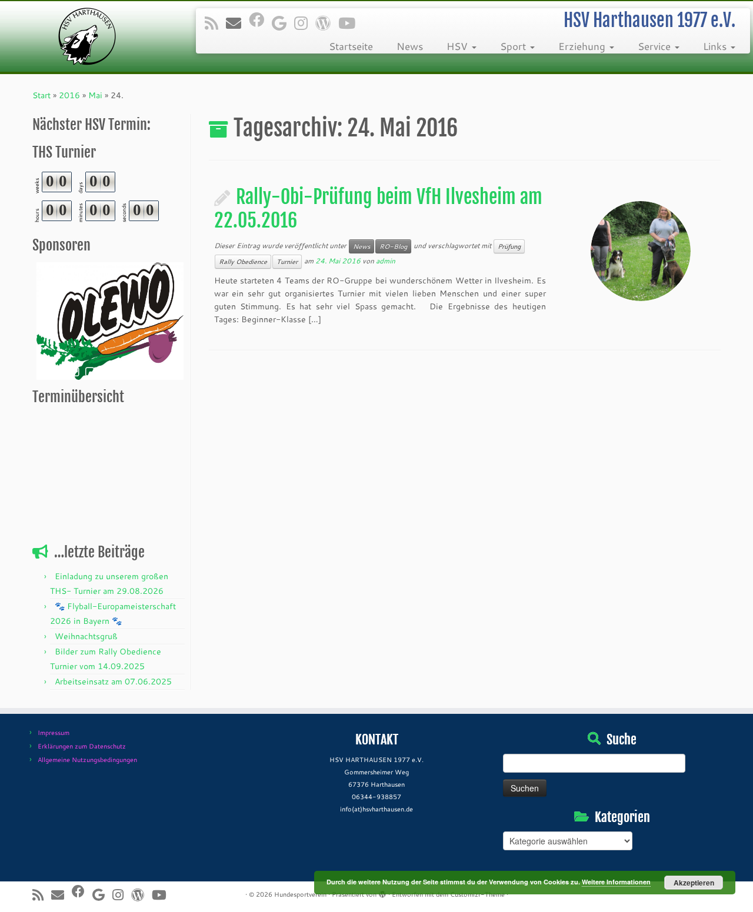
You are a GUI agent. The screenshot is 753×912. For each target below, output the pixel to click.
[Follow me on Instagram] (304, 23)
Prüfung (509, 246)
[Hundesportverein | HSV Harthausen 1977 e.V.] (87, 36)
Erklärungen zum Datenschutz (82, 746)
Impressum (53, 732)
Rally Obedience (243, 262)
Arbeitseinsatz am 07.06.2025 (113, 681)
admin (385, 261)
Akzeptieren (694, 882)
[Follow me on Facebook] (260, 19)
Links (716, 46)
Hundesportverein (300, 894)
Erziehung (583, 46)
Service (656, 46)
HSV (459, 46)
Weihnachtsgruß (86, 636)
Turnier (287, 262)
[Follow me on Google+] (283, 23)
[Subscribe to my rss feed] (215, 23)
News (410, 46)
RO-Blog (393, 246)
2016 (69, 95)
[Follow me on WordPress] (326, 23)
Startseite (351, 46)
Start (41, 95)
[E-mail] (237, 23)
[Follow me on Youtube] (350, 23)
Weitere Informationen (616, 881)
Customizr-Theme (477, 894)
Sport (514, 46)
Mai (95, 95)
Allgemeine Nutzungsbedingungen (87, 759)
